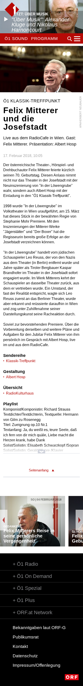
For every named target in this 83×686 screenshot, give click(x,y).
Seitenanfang (38, 470)
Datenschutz (25, 655)
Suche (69, 38)
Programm (44, 38)
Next (79, 520)
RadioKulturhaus (20, 393)
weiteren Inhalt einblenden (41, 449)
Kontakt (20, 646)
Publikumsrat (26, 637)
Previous (3, 520)
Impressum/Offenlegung (36, 665)
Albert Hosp (15, 377)
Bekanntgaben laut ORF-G (39, 627)
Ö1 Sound (16, 38)
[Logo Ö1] (12, 9)
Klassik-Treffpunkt (20, 361)
